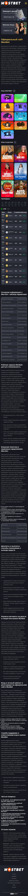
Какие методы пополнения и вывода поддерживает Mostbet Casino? (13, 814)
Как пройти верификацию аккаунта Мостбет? (12, 810)
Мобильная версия (14, 880)
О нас (14, 874)
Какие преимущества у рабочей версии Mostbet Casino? (11, 804)
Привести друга (8, 17)
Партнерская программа (14, 882)
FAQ (14, 885)
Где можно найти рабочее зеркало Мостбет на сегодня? (12, 817)
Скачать (14, 887)
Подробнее (7, 30)
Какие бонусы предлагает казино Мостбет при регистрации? (12, 807)
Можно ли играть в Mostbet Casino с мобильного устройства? (13, 821)
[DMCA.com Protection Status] (14, 894)
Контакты (14, 878)
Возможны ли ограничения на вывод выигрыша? (13, 824)
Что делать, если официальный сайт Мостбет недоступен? (13, 800)
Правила (14, 876)
